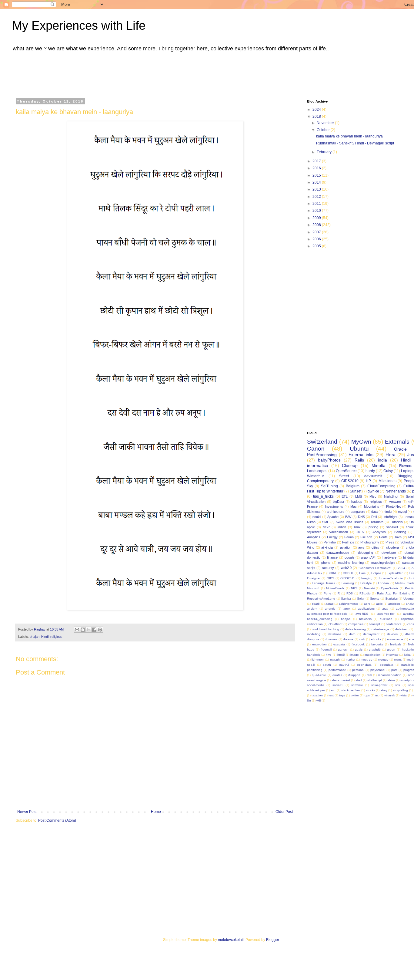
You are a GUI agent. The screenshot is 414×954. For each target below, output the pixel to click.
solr (397, 685)
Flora (391, 454)
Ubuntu (359, 448)
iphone (325, 562)
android (330, 608)
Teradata (376, 522)
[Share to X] (88, 630)
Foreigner (313, 578)
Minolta (379, 465)
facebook (358, 644)
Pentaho (330, 542)
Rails (359, 460)
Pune (327, 593)
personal (358, 670)
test (331, 695)
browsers (365, 619)
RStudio (365, 593)
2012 (317, 197)
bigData (338, 501)
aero (367, 603)
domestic (313, 557)
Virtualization (316, 501)
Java (398, 537)
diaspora (313, 639)
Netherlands (396, 491)
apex (346, 608)
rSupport (354, 675)
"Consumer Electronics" (375, 568)
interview (392, 654)
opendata (386, 664)
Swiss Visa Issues (349, 522)
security (328, 568)
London (383, 583)
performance (337, 670)
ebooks (376, 639)
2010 (317, 210)
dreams (348, 639)
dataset (312, 552)
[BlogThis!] (83, 630)
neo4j (311, 664)
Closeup (350, 465)
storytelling (400, 690)
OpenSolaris (389, 588)
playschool (377, 670)
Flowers (405, 466)
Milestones (387, 481)
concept (374, 624)
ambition (394, 603)
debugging (365, 552)
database (334, 634)
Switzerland (322, 441)
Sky (310, 486)
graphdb (375, 649)
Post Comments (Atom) (57, 820)
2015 (317, 175)
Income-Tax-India (391, 578)
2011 (317, 203)
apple (311, 527)
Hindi (44, 636)
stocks (370, 690)
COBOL (348, 573)
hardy (370, 471)
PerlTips (348, 542)
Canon (316, 448)
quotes (337, 675)
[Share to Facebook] (94, 630)
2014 (317, 182)
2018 (317, 116)
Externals (397, 441)
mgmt (398, 659)
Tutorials (396, 522)
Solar (360, 598)
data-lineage (380, 629)
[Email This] (77, 630)
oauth (327, 664)
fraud (310, 649)
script (311, 568)
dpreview (331, 639)
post (394, 670)
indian (342, 527)
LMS (358, 496)
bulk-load (386, 619)
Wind (310, 547)
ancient (312, 608)
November (326, 123)
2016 (317, 168)
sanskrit (392, 527)
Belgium (352, 486)
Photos (312, 593)
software (357, 685)
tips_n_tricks (323, 496)
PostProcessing (322, 454)
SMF (325, 522)
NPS (354, 588)
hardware (389, 557)
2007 (317, 232)
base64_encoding (319, 619)
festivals (395, 644)
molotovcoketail (231, 940)
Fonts (383, 537)
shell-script (374, 680)
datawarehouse (337, 552)
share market (341, 680)
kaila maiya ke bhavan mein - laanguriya (349, 136)
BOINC (332, 573)
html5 (341, 654)
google (349, 557)
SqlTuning (329, 486)
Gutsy (388, 471)
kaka (407, 654)
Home (156, 812)
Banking (400, 532)
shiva (391, 680)
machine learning (351, 562)
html (310, 562)
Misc (372, 496)
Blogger (272, 940)
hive (329, 654)
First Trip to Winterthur (325, 491)
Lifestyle (366, 583)
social (316, 517)
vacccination (338, 532)
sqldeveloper (316, 690)
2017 (317, 161)
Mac (353, 506)
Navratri (369, 588)
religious (56, 636)
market (350, 659)
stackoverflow (350, 690)
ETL (345, 496)
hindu (388, 511)
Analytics (379, 532)
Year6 (316, 603)
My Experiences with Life (78, 25)
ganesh (343, 649)
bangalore (358, 511)
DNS (361, 517)
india (382, 460)
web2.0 (346, 568)
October (324, 130)
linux (357, 527)
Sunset (355, 491)
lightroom (318, 659)
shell (359, 680)
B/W (348, 517)
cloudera (392, 547)
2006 (317, 239)
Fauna (349, 537)
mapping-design (383, 562)
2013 (317, 189)
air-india (327, 547)
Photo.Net (393, 506)
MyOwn (361, 441)
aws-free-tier (385, 613)
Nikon (311, 522)
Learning (348, 583)
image (354, 654)
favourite (377, 644)
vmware (395, 501)
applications (366, 608)
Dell (374, 517)
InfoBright (390, 517)
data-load (402, 629)
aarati (329, 603)
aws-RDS (362, 613)
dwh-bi (373, 491)
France (312, 506)
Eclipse (376, 573)
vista (403, 695)
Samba (346, 598)
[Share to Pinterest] (100, 630)
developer (389, 552)
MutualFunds (335, 588)
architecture (335, 511)
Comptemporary (320, 481)
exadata (339, 644)
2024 (317, 109)
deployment (371, 634)
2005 (317, 246)
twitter (355, 695)
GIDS (330, 578)
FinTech (366, 537)
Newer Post (26, 812)
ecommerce (395, 639)
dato (352, 634)
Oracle (400, 449)
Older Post (284, 812)
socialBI (337, 685)
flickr (326, 527)
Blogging (405, 476)
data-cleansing (355, 629)
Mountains (371, 506)
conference (394, 624)
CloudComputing (381, 486)
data (374, 511)
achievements (348, 603)
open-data (364, 664)
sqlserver (314, 532)
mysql (402, 511)
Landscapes (317, 471)
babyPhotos (329, 460)
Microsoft (313, 588)
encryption (319, 644)
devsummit (373, 476)
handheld (313, 654)
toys (342, 695)
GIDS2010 (350, 481)
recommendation (389, 675)
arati (385, 608)
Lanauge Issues (323, 583)
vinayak (389, 695)
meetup (383, 659)
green (391, 649)
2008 (317, 225)
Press (390, 542)
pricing (373, 527)
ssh (333, 690)
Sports (374, 598)
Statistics (391, 598)
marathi (335, 659)
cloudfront (335, 624)
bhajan (34, 636)
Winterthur (315, 476)
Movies (312, 542)
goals (358, 649)
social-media (315, 685)
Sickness (314, 511)
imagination (373, 654)
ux (377, 695)
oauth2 (344, 664)
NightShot (391, 496)
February (324, 152)
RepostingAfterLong (321, 598)
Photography (369, 542)
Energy (332, 537)
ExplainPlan (395, 573)
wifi (318, 700)
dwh (362, 639)
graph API (368, 557)
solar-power (379, 685)
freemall (326, 649)
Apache (333, 517)
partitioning (314, 670)
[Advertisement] (168, 73)
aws (361, 547)
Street (344, 476)
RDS (349, 593)
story (384, 690)
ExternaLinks (361, 454)
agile (379, 603)
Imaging (366, 578)
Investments (334, 506)
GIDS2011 (347, 578)
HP (368, 481)
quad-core (319, 675)
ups (367, 695)
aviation (345, 547)
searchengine (316, 680)
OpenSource (346, 471)
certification (315, 624)
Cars (362, 573)
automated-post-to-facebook (327, 613)
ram (369, 675)
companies (355, 624)
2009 (317, 218)
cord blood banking (325, 629)
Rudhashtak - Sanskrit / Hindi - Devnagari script (355, 143)
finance (332, 557)
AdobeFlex (314, 573)
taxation (317, 695)
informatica (317, 465)
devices (392, 634)
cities (375, 547)
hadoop (356, 501)
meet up (366, 659)
